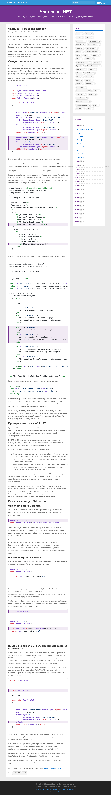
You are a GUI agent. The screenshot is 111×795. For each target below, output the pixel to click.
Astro (60, 792)
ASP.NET (17, 773)
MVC (24, 773)
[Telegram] (101, 2)
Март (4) (80, 150)
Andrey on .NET (55, 11)
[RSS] (98, 2)
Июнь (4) (80, 140)
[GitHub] (104, 2)
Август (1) (80, 133)
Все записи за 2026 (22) (85, 129)
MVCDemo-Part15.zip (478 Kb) (55, 768)
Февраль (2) (81, 154)
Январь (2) (81, 157)
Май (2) (79, 143)
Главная (11, 2)
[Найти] (93, 2)
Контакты (22, 2)
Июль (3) (80, 136)
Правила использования (43, 789)
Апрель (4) (81, 147)
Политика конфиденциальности (64, 789)
